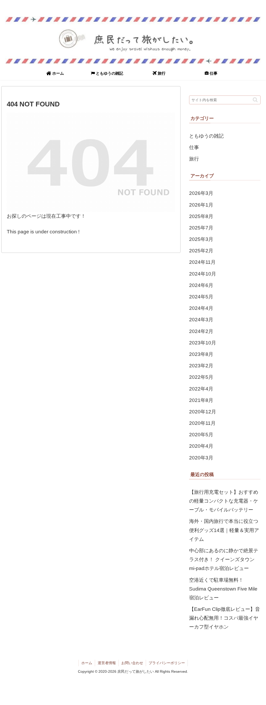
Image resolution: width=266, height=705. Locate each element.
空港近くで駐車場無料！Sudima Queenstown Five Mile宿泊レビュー (223, 588)
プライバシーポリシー (167, 663)
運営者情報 (107, 663)
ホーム (86, 663)
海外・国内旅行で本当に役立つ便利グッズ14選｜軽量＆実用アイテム (224, 530)
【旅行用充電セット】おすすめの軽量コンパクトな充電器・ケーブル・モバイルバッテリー (223, 500)
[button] (255, 100)
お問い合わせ (132, 663)
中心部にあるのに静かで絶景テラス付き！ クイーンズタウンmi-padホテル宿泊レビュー (223, 559)
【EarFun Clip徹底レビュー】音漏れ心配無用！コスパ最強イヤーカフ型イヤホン (224, 618)
